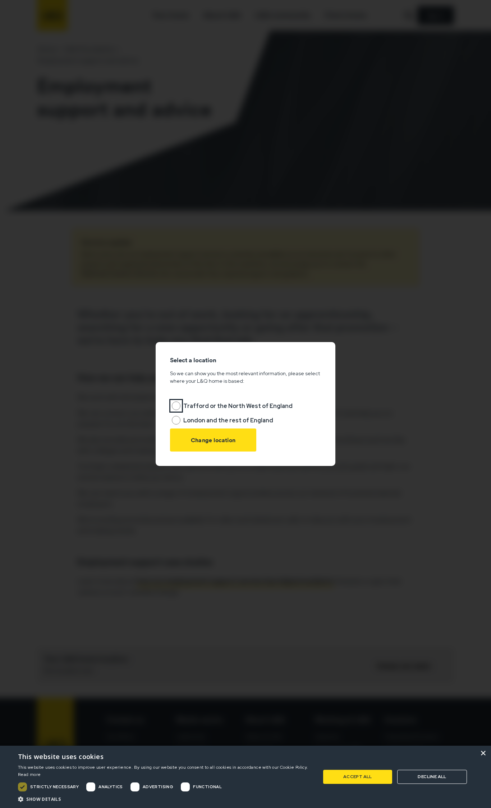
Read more (29, 774)
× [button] (483, 753)
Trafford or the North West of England (238, 406)
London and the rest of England (228, 420)
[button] (164, 799)
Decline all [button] (432, 777)
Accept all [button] (357, 777)
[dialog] (245, 777)
